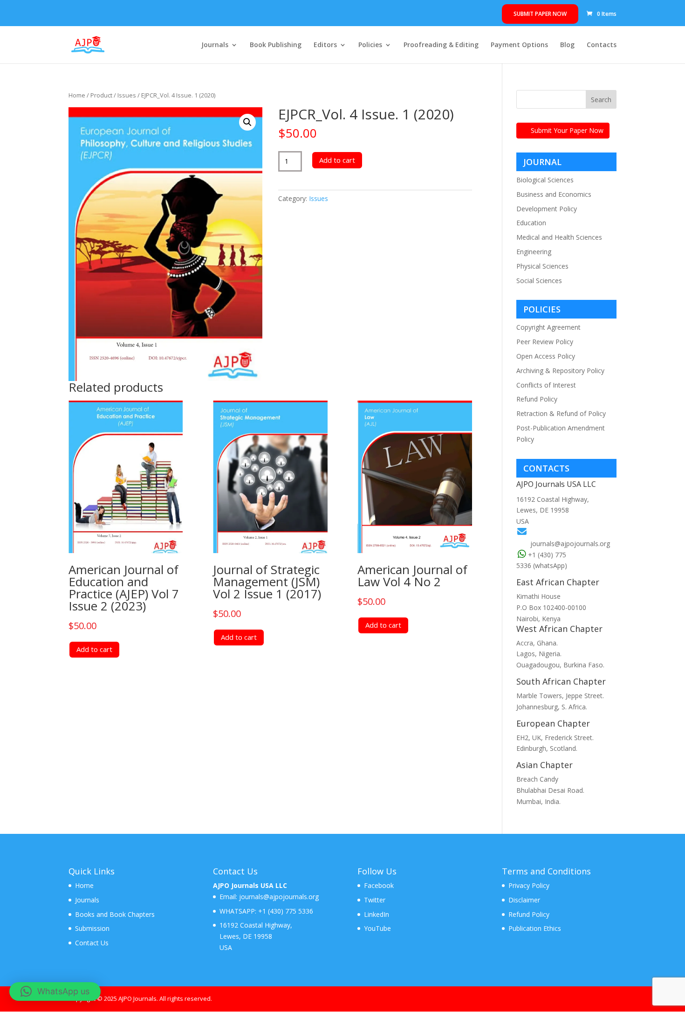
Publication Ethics (534, 928)
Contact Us (92, 942)
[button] (247, 122)
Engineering (533, 251)
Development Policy (546, 208)
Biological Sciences (545, 179)
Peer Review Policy (544, 341)
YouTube (377, 928)
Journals (214, 45)
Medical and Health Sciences (559, 237)
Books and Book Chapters (115, 914)
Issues (126, 95)
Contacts (601, 45)
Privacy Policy (528, 885)
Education (531, 222)
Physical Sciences (542, 266)
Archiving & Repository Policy (560, 370)
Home (76, 95)
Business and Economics (553, 194)
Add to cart (337, 160)
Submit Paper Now (540, 14)
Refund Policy (536, 399)
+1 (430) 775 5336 (284, 911)
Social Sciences (539, 280)
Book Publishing (275, 45)
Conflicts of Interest (546, 385)
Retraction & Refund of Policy (561, 413)
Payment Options (519, 45)
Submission (92, 928)
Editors (325, 45)
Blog (567, 45)
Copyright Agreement (548, 327)
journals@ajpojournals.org (570, 543)
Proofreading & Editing (441, 45)
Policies (370, 45)
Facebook (379, 885)
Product (101, 95)
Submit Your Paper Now (567, 130)
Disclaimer (524, 899)
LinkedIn (376, 914)
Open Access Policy (545, 356)
